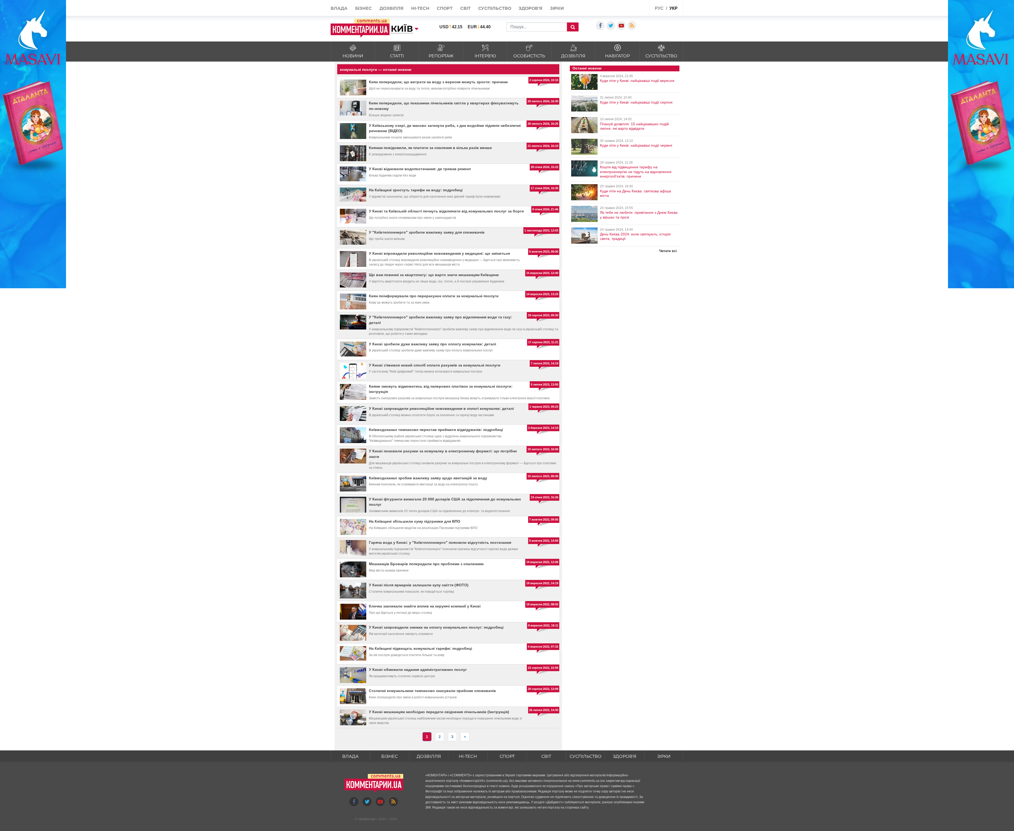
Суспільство (494, 8)
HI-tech (420, 8)
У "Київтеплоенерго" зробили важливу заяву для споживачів (427, 232)
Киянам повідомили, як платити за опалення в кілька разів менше (430, 148)
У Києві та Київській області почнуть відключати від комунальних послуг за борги (446, 211)
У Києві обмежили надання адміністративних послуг (418, 669)
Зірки (557, 8)
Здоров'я (530, 8)
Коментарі (367, 819)
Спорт (445, 8)
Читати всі (668, 251)
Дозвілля (391, 8)
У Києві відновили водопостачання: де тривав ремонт (420, 169)
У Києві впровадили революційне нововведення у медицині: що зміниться (439, 253)
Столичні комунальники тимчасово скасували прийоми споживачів (432, 691)
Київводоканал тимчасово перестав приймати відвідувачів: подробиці (436, 430)
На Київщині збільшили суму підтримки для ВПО (414, 521)
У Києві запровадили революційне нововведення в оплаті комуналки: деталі (441, 408)
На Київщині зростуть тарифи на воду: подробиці (416, 190)
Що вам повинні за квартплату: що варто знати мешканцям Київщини (434, 275)
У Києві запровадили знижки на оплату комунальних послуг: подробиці (436, 627)
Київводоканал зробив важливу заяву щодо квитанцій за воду (428, 478)
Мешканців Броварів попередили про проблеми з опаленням (426, 564)
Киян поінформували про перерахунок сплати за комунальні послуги (434, 296)
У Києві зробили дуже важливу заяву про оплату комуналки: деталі (432, 344)
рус (659, 8)
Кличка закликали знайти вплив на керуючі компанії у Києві (425, 606)
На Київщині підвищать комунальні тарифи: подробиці (420, 648)
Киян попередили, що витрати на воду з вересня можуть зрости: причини (438, 82)
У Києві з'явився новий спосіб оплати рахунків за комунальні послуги (434, 365)
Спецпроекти (632, 7)
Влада (339, 8)
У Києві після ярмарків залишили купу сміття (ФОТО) (418, 585)
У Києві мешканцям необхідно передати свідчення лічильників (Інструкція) (439, 712)
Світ (465, 8)
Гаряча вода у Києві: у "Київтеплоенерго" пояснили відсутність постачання (440, 542)
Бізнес (363, 8)
